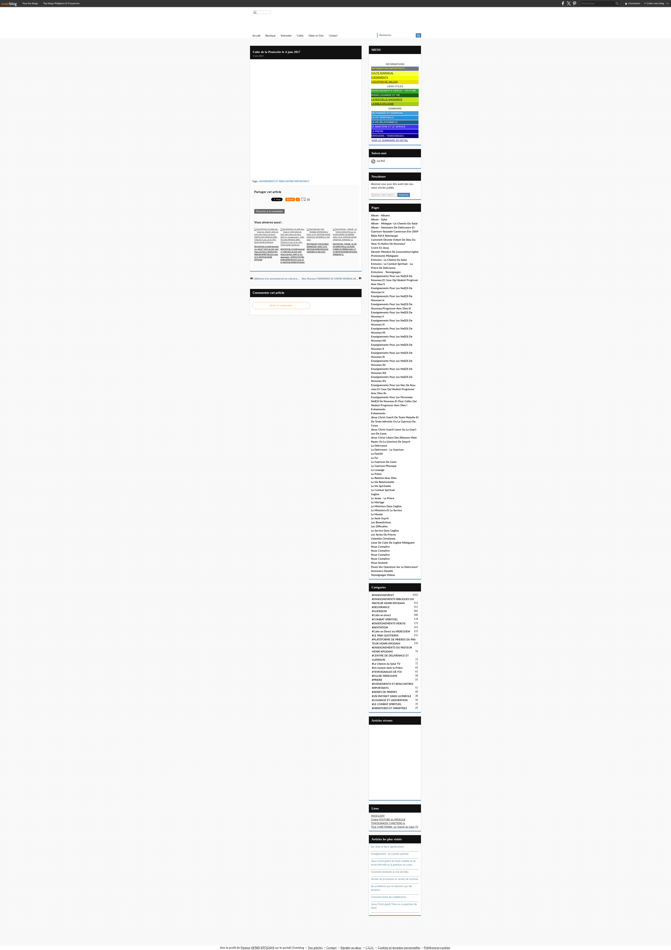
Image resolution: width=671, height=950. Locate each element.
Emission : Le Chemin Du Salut (389, 260)
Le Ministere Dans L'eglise (386, 506)
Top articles (315, 947)
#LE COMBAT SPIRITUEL (387, 704)
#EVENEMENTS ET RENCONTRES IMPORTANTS (284, 181)
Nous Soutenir (379, 563)
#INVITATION (380, 627)
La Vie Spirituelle (381, 486)
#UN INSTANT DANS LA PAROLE (391, 696)
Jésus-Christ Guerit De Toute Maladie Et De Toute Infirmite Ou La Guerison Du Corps (395, 421)
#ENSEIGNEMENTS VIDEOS (388, 623)
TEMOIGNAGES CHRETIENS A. (388, 823)
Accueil (256, 36)
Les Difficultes (379, 526)
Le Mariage (377, 502)
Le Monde (377, 514)
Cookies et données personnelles (399, 947)
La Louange (377, 470)
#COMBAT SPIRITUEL (385, 619)
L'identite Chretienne (383, 538)
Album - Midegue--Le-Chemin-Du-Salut (394, 223)
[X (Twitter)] (569, 3)
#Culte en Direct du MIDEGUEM (391, 631)
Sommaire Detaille (382, 571)
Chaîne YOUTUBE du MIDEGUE (388, 820)
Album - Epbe (379, 219)
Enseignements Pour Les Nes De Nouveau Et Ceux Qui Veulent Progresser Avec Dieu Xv (393, 389)
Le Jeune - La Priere (382, 498)
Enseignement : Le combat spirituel (389, 854)
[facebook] (563, 3)
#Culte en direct (381, 615)
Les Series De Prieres (383, 534)
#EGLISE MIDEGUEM (384, 676)
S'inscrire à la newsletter (269, 211)
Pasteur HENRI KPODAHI (257, 947)
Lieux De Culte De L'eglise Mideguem (393, 543)
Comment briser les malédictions (388, 897)
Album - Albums (380, 215)
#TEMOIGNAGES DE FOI (387, 672)
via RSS (381, 161)
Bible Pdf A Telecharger (384, 236)
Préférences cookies (437, 947)
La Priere (376, 474)
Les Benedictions (381, 522)
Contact (333, 36)
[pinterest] (574, 3)
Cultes (300, 36)
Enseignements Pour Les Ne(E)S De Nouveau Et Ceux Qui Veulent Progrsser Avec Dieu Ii (394, 280)
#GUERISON (379, 611)
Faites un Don (316, 36)
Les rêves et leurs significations (387, 847)
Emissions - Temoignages (386, 272)
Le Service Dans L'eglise (385, 530)
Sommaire (286, 36)
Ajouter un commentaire (281, 305)
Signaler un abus (351, 947)
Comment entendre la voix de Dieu (390, 872)
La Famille (377, 454)
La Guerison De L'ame (383, 462)
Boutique (270, 36)
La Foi (374, 458)
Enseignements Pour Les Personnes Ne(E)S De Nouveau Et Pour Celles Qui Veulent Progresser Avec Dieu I (394, 401)
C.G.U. (370, 947)
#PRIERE (377, 680)
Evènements (378, 409)
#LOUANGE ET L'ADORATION (390, 700)
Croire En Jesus (380, 248)
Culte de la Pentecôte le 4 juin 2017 (276, 52)
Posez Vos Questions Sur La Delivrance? (394, 567)
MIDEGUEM (377, 816)
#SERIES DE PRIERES (384, 692)
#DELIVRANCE (381, 607)
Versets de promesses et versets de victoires (394, 879)
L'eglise (375, 494)
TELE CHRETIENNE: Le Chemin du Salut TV (394, 827)
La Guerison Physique (383, 466)
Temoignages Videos (383, 575)
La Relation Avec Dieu (383, 478)
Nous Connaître (380, 547)
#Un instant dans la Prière (387, 668)
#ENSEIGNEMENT (383, 595)
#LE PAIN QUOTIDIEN (385, 635)
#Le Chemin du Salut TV (386, 664)
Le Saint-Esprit (380, 518)
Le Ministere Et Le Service (386, 510)
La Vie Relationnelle (382, 482)
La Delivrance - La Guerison (387, 450)
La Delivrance (379, 445)
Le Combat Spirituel (383, 490)
